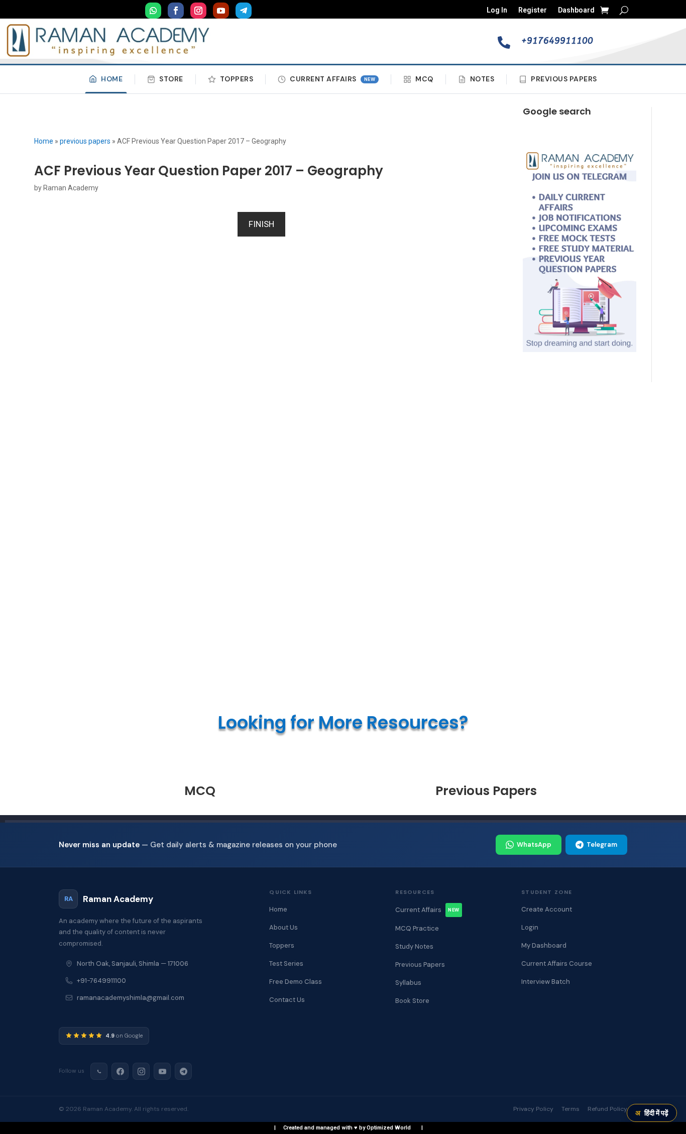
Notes (482, 78)
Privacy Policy (533, 1109)
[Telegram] (183, 1071)
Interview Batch (545, 981)
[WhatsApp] (98, 1071)
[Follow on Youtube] (221, 11)
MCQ (424, 78)
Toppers (237, 78)
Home (112, 78)
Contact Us (287, 999)
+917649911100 (557, 40)
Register (532, 10)
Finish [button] (261, 224)
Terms (570, 1109)
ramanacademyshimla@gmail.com (130, 997)
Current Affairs (332, 78)
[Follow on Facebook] (176, 11)
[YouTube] (162, 1071)
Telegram (602, 844)
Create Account (546, 909)
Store (171, 78)
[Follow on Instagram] (198, 11)
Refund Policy (607, 1109)
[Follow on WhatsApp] (153, 11)
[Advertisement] (579, 550)
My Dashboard (543, 945)
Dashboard (576, 10)
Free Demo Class (295, 981)
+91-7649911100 (101, 980)
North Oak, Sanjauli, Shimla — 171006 (132, 963)
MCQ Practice (417, 928)
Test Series (286, 963)
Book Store (412, 1000)
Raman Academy (70, 188)
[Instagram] (141, 1071)
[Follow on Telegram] (244, 11)
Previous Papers (564, 78)
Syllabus (408, 982)
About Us (283, 927)
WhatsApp (534, 844)
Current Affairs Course (556, 963)
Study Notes (414, 946)
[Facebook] (120, 1071)
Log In (497, 10)
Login (529, 927)
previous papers (85, 141)
